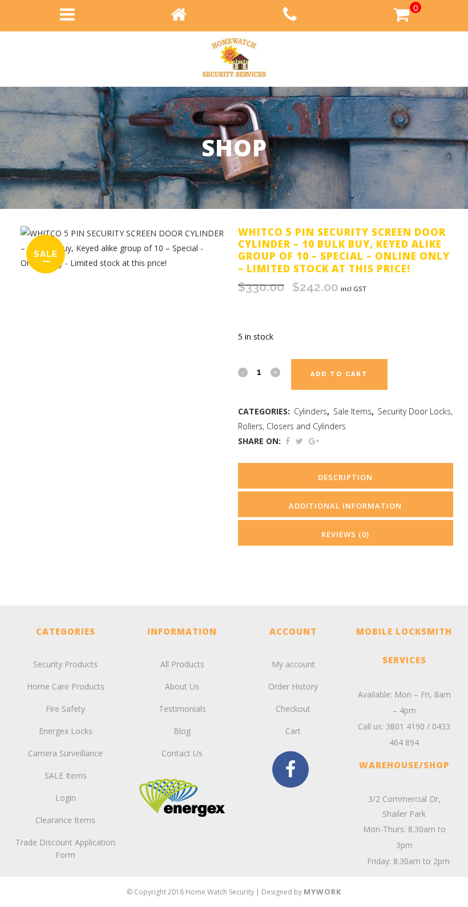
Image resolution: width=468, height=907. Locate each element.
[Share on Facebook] (287, 441)
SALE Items (66, 775)
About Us (182, 686)
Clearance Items (65, 820)
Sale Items (352, 411)
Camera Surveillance (65, 753)
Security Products (65, 664)
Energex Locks (65, 730)
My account (293, 664)
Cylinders (310, 411)
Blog (182, 730)
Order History (293, 686)
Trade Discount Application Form (65, 848)
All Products (182, 664)
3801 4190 (405, 726)
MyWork (322, 891)
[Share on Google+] (314, 441)
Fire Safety (65, 708)
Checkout (293, 708)
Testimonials (182, 708)
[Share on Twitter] (299, 441)
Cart (293, 730)
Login (65, 797)
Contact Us (182, 753)
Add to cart (339, 374)
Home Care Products (65, 686)
